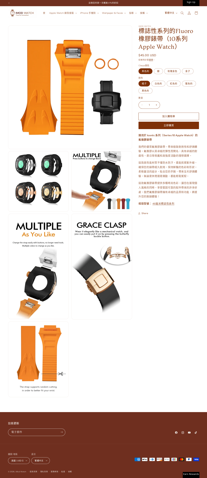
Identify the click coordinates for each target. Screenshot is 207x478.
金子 (187, 71)
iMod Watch (20, 471)
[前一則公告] (9, 3)
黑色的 (145, 71)
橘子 (144, 83)
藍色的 (189, 83)
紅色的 (173, 83)
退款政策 (33, 471)
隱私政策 (44, 471)
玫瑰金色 (172, 71)
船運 (63, 471)
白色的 (158, 83)
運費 (151, 60)
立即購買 (169, 125)
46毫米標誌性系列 (163, 203)
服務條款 (54, 471)
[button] (62, 13)
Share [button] (145, 213)
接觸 (70, 471)
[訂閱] (61, 432)
